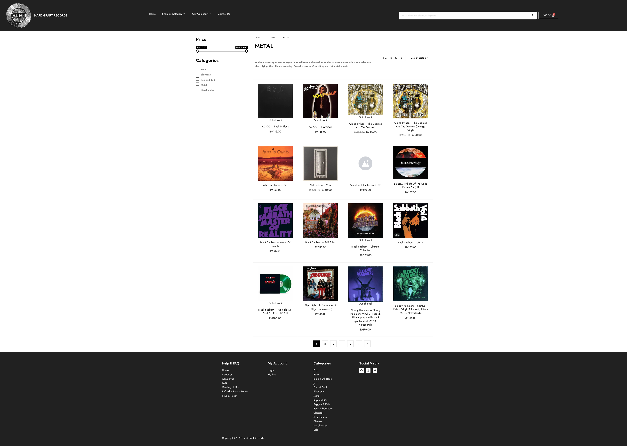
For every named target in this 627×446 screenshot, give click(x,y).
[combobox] (420, 58)
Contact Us (224, 14)
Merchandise (207, 90)
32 (395, 57)
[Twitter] (375, 370)
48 (400, 57)
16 (391, 57)
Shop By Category (172, 14)
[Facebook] (361, 370)
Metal (204, 85)
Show (385, 58)
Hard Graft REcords (50, 15)
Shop (272, 37)
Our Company (200, 14)
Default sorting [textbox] (418, 57)
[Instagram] (368, 370)
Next (367, 343)
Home (152, 14)
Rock (203, 69)
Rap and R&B (208, 80)
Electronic (206, 74)
